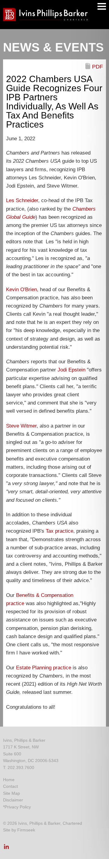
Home (9, 779)
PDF (97, 67)
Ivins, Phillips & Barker (24, 740)
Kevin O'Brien (21, 289)
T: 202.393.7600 (18, 767)
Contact (10, 786)
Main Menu (101, 6)
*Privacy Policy (17, 806)
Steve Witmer (21, 426)
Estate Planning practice (43, 668)
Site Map (11, 793)
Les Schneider (22, 200)
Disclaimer (13, 799)
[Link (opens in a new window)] (6, 848)
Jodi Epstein (71, 370)
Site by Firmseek (19, 829)
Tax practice (59, 531)
